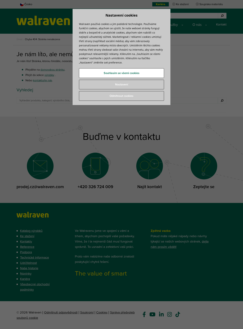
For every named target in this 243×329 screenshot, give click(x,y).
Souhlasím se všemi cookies (121, 73)
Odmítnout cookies (121, 96)
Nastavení (121, 84)
